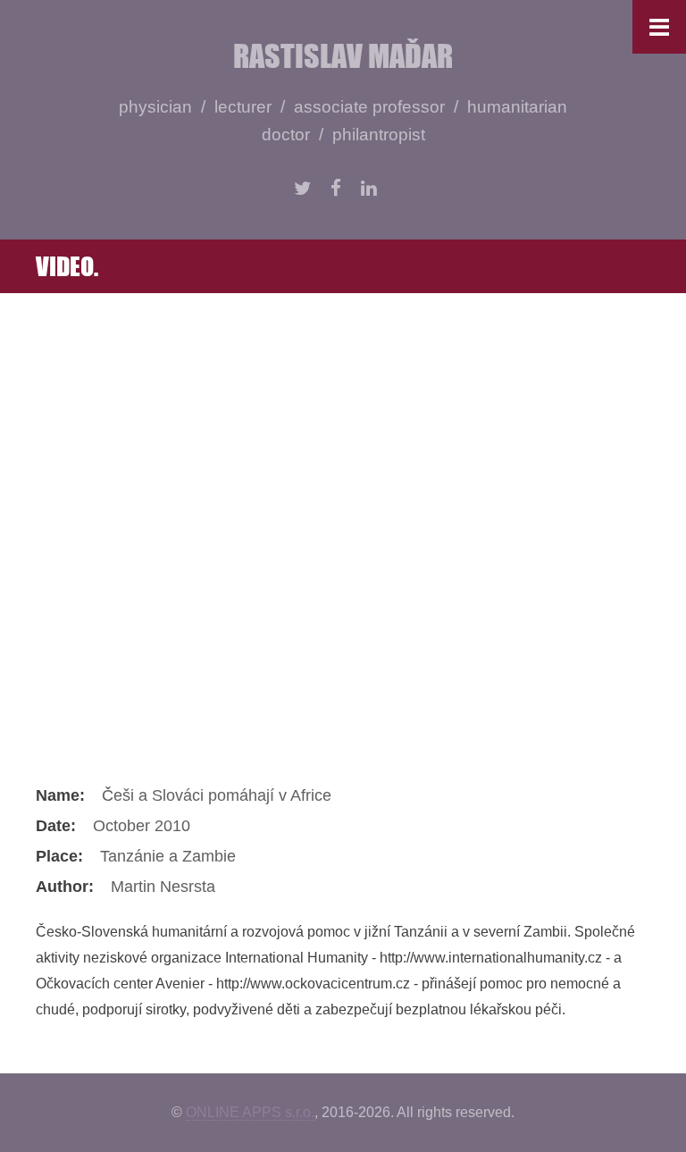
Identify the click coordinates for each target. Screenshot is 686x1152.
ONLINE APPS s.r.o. (250, 1112)
